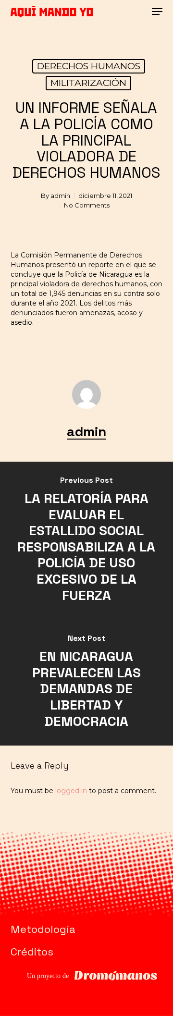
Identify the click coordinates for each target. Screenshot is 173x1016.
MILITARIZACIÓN (88, 82)
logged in (71, 790)
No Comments (87, 205)
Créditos (32, 951)
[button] (157, 11)
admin (60, 195)
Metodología (43, 929)
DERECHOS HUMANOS (88, 66)
